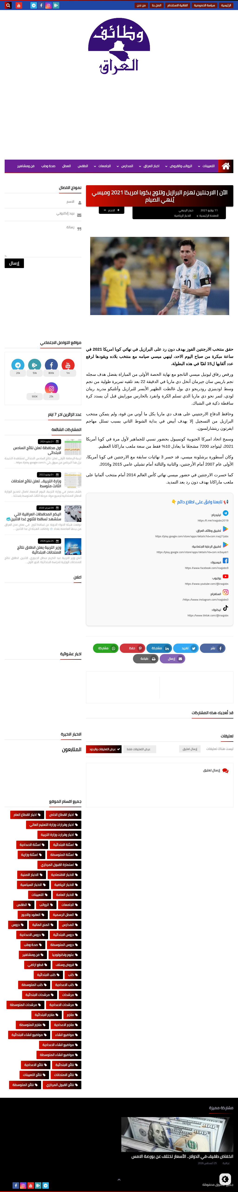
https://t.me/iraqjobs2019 (213, 520)
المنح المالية (41, 925)
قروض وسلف (65, 965)
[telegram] (33, 5)
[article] (125, 687)
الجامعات (105, 166)
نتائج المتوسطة (23, 1085)
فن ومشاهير (25, 166)
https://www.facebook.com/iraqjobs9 (206, 568)
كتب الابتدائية (46, 975)
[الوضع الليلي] (225, 1179)
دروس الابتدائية (63, 935)
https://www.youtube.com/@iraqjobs (206, 583)
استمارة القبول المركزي (57, 865)
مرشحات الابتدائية (38, 995)
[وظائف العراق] (119, 49)
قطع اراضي (35, 965)
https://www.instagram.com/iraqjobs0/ (205, 599)
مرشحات (68, 995)
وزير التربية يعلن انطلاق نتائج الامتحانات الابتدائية (39, 550)
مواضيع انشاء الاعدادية (58, 1045)
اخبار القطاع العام (25, 815)
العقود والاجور (30, 915)
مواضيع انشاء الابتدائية (27, 1035)
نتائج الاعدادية (33, 1065)
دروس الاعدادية (30, 935)
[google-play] (56, 5)
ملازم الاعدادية (64, 1025)
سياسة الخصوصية (204, 5)
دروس (16, 925)
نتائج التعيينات (32, 1075)
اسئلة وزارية (29, 855)
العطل (66, 166)
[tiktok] (26, 5)
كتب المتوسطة (32, 985)
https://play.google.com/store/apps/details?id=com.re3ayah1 (192, 552)
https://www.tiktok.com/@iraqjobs (208, 615)
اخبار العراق (151, 166)
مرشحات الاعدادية (62, 1005)
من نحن (141, 5)
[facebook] (41, 5)
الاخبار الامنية (30, 875)
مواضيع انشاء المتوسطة (57, 1055)
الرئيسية (226, 5)
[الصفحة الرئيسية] (225, 166)
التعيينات (209, 166)
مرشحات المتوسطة (23, 1005)
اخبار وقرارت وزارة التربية (57, 835)
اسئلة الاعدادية (30, 845)
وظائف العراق (188, 1184)
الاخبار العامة (65, 895)
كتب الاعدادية (64, 985)
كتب (71, 975)
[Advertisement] (119, 120)
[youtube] (19, 5)
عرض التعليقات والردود (102, 749)
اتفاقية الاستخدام (178, 5)
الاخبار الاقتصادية (62, 875)
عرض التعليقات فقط (138, 749)
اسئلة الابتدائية (63, 845)
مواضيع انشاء (64, 1035)
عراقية (226, 1163)
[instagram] (48, 5)
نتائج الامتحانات (64, 1075)
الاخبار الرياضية (182, 215)
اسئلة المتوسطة (62, 855)
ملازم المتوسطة (30, 1025)
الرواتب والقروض (181, 166)
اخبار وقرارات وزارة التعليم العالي (52, 825)
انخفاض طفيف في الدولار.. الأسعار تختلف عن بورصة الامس (182, 1156)
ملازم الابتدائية (44, 1015)
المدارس (127, 166)
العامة (83, 179)
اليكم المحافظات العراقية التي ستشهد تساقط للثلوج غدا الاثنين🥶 (33, 516)
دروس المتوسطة (62, 945)
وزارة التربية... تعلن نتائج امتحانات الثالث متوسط (36, 483)
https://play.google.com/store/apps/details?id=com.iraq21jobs (191, 536)
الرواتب (44, 905)
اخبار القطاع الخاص (61, 815)
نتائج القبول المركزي (60, 1085)
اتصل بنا (156, 5)
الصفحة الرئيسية (208, 215)
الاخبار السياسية (31, 885)
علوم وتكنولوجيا (63, 955)
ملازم (70, 1015)
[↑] (119, 1179)
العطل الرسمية (63, 915)
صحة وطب (48, 166)
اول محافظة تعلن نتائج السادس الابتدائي (37, 450)
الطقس (83, 166)
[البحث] (8, 5)
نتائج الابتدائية (65, 1065)
